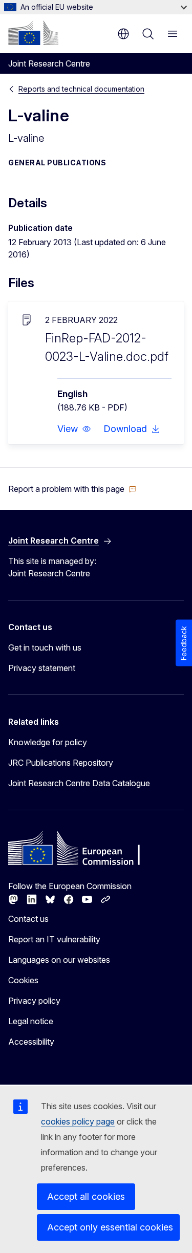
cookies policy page (78, 1121)
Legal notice (30, 1021)
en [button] (123, 34)
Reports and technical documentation (81, 88)
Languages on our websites (59, 960)
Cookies (23, 980)
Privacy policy (34, 1001)
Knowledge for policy (47, 742)
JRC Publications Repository (60, 763)
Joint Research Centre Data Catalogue (79, 783)
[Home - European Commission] (33, 32)
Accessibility (31, 1041)
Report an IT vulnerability (54, 939)
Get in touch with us (44, 647)
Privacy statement (41, 668)
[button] (74, 429)
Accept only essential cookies (110, 1227)
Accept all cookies (86, 1196)
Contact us (28, 919)
